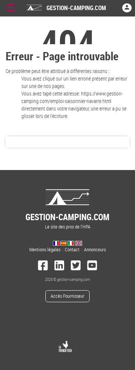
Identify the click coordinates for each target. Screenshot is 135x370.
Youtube (92, 266)
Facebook (43, 266)
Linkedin (59, 266)
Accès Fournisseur (67, 296)
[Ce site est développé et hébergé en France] (65, 346)
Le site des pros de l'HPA (68, 220)
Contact (72, 249)
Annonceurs (95, 249)
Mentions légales (44, 249)
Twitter (75, 266)
